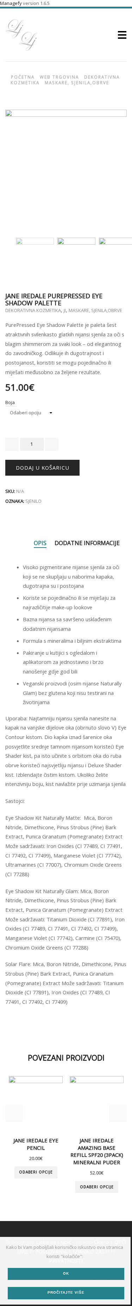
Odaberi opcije (36, 1172)
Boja (10, 402)
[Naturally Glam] (35, 256)
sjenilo (33, 501)
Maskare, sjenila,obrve (77, 82)
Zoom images (20, 216)
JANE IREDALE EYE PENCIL (35, 1143)
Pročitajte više (66, 1292)
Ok (66, 1273)
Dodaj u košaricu (42, 467)
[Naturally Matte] (76, 256)
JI (65, 310)
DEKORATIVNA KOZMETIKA (33, 310)
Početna (22, 76)
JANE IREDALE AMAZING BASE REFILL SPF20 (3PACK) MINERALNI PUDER (96, 1150)
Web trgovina (59, 76)
